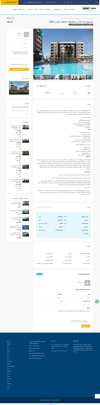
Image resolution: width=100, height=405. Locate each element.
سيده (8, 358)
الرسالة (88, 308)
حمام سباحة (86, 263)
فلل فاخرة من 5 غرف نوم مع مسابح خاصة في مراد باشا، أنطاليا (15, 181)
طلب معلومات (85, 326)
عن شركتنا (21, 9)
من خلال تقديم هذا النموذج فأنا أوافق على (79, 321)
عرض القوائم (39, 274)
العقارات (66, 9)
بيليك (8, 356)
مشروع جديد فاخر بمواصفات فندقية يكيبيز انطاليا (16, 203)
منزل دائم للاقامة (78, 24)
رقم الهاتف (59, 294)
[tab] (43, 34)
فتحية (8, 351)
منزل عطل (71, 24)
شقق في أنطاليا (86, 24)
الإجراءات (47, 9)
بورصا (8, 373)
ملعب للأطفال (48, 260)
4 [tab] (16, 96)
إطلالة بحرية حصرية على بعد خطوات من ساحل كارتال (15, 219)
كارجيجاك (9, 378)
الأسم (89, 294)
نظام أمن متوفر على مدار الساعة (44, 263)
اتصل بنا (15, 9)
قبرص (8, 386)
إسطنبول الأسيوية (10, 366)
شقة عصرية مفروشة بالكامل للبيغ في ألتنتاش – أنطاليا (15, 153)
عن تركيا (30, 9)
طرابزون (9, 371)
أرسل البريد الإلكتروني (19, 69)
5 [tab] (14, 96)
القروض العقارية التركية (34, 348)
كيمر (8, 353)
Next (8, 88)
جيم (88, 257)
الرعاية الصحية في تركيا (34, 345)
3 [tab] (18, 96)
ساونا (69, 253)
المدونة (41, 9)
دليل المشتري (56, 9)
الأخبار (35, 9)
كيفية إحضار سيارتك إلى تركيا (35, 358)
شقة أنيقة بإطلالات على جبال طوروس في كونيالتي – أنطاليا (15, 234)
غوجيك (8, 376)
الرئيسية (72, 9)
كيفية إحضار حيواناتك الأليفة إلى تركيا (36, 355)
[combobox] (49, 304)
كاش (8, 381)
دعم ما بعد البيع (32, 350)
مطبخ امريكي (49, 257)
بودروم (8, 348)
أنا (61, 301)
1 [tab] (22, 96)
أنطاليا (8, 341)
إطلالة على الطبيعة (84, 253)
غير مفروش (67, 260)
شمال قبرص (9, 361)
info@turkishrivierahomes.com (21, 110)
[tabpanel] (19, 87)
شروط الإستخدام (84, 322)
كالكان (8, 363)
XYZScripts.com (56, 404)
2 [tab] (20, 96)
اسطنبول (9, 343)
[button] (10, 2)
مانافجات (9, 383)
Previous (30, 88)
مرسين (8, 368)
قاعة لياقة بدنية (66, 263)
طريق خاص (67, 257)
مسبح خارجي (49, 253)
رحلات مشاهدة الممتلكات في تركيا (36, 353)
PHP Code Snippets (44, 404)
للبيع (91, 24)
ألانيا (8, 346)
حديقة (87, 260)
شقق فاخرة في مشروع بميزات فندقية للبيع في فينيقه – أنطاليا (16, 127)
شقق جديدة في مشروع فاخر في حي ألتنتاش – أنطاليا (16, 167)
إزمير (8, 388)
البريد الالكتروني (86, 301)
